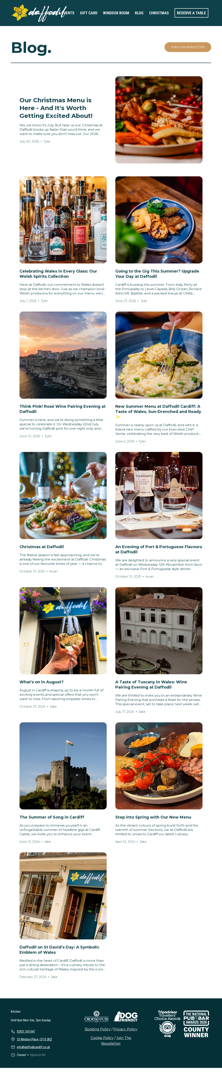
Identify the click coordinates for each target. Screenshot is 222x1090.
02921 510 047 (26, 1031)
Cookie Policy (102, 1038)
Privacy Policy (125, 1029)
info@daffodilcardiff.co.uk (33, 1047)
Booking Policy (98, 1029)
